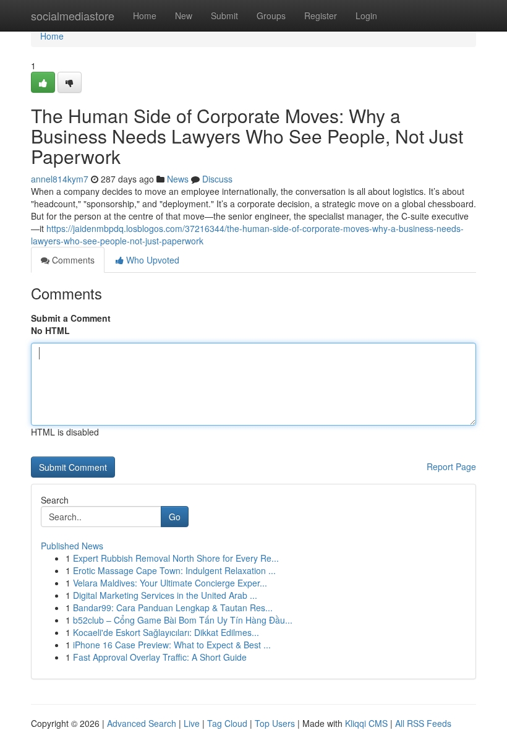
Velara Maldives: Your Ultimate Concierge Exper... (170, 583)
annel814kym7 (59, 179)
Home (144, 15)
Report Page (451, 466)
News (178, 179)
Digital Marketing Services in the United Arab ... (165, 595)
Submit (224, 15)
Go (175, 516)
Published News (72, 545)
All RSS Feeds (423, 723)
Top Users (275, 723)
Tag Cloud (227, 723)
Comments (72, 260)
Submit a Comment (71, 318)
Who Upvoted (151, 260)
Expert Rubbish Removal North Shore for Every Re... (176, 558)
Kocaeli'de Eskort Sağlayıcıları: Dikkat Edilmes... (166, 632)
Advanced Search (141, 723)
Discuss (217, 179)
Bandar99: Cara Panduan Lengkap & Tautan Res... (173, 607)
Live (192, 723)
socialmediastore (72, 15)
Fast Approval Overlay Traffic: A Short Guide (160, 657)
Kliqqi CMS (366, 723)
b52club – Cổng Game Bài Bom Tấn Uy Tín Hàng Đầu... (182, 620)
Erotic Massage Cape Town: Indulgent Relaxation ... (174, 570)
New (183, 15)
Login (366, 15)
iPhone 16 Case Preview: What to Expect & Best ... (172, 644)
